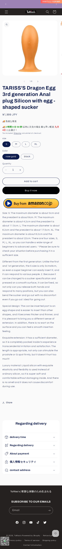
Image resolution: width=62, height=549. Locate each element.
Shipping (17, 133)
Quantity (6, 164)
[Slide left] (24, 81)
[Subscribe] (49, 510)
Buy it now (31, 190)
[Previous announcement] (5, 4)
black (27, 156)
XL (35, 144)
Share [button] (9, 402)
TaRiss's (18, 535)
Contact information (32, 545)
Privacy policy (15, 540)
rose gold (11, 156)
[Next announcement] (56, 4)
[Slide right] (37, 81)
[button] (6, 11)
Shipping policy (49, 540)
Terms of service (32, 540)
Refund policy (49, 535)
